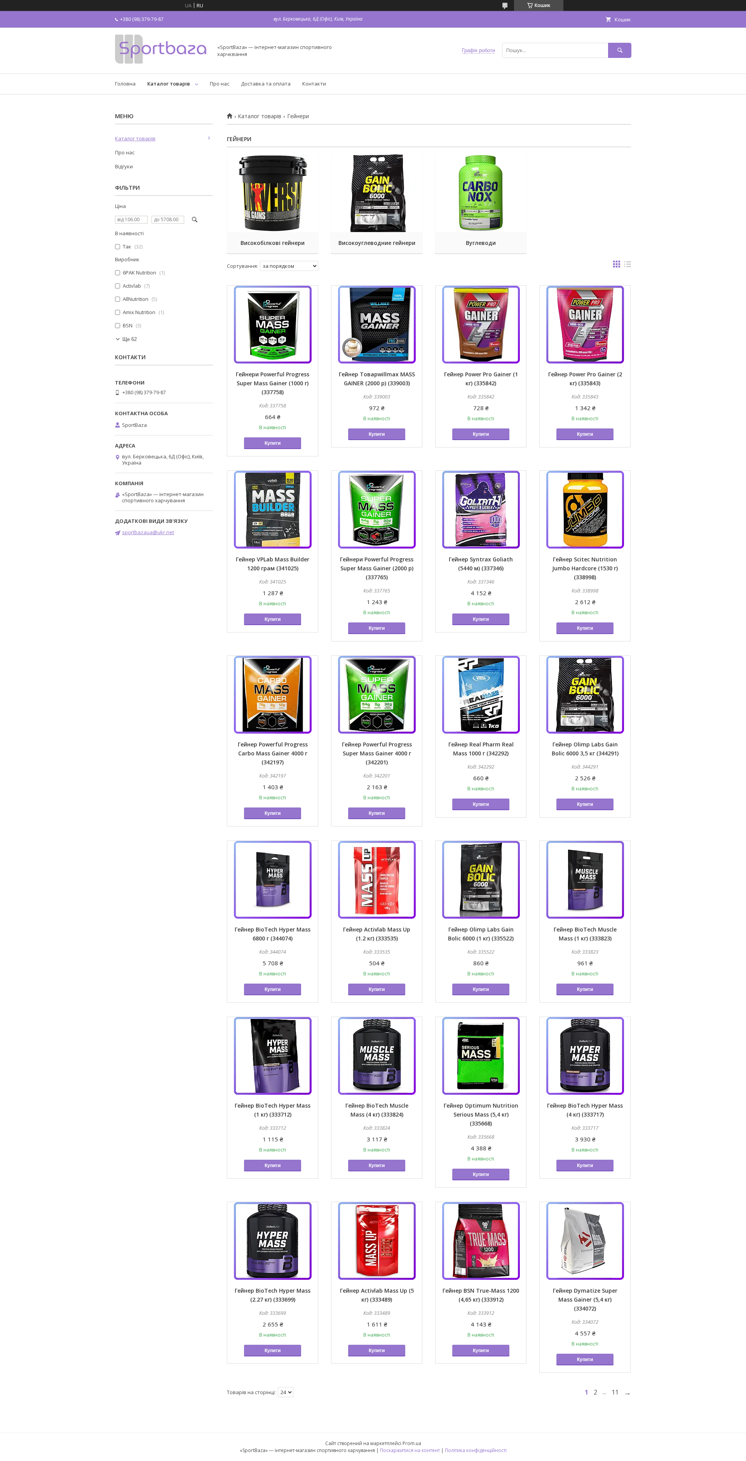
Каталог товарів (168, 83)
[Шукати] (619, 50)
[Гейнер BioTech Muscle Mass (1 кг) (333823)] (585, 880)
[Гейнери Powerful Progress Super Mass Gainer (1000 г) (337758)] (272, 325)
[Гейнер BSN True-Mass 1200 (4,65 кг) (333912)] (481, 1241)
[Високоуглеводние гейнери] (376, 193)
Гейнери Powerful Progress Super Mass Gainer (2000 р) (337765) (376, 568)
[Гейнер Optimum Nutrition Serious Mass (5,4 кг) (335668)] (481, 1056)
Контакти (314, 83)
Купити (273, 443)
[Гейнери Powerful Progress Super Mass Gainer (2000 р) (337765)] (376, 510)
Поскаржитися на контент (410, 1450)
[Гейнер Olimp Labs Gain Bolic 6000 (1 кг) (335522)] (481, 880)
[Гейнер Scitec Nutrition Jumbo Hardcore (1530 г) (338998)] (585, 510)
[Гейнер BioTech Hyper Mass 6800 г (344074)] (272, 880)
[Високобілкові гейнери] (272, 193)
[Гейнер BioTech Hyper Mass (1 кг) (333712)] (272, 1056)
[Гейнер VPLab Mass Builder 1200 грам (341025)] (272, 510)
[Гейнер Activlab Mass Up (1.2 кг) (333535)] (376, 880)
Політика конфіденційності (476, 1450)
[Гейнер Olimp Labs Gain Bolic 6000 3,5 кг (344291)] (585, 695)
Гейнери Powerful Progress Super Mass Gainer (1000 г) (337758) (272, 383)
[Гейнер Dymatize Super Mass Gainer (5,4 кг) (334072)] (585, 1241)
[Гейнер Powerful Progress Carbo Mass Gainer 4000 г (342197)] (272, 695)
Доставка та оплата (266, 83)
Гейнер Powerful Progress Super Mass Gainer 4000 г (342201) (377, 753)
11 (615, 1392)
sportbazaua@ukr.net (148, 532)
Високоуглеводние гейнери (376, 242)
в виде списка (627, 265)
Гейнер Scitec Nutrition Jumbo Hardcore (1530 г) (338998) (585, 568)
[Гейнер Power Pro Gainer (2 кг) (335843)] (585, 325)
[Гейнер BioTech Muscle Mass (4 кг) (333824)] (376, 1056)
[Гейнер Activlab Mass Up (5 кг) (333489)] (376, 1241)
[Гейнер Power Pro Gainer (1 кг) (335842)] (481, 325)
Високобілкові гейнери (273, 242)
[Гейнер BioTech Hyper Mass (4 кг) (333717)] (585, 1056)
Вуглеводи (481, 242)
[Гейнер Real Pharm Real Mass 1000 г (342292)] (481, 695)
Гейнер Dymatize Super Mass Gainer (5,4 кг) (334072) (585, 1299)
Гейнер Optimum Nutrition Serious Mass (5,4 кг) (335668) (481, 1114)
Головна (125, 83)
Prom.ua (412, 1443)
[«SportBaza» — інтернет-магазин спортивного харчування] (161, 63)
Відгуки (124, 166)
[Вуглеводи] (480, 193)
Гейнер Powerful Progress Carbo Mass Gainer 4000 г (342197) (273, 753)
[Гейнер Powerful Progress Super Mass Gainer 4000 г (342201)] (376, 695)
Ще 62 (129, 339)
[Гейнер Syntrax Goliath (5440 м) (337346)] (481, 510)
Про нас (219, 83)
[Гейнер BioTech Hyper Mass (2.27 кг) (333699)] (272, 1241)
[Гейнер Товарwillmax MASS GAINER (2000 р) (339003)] (376, 325)
